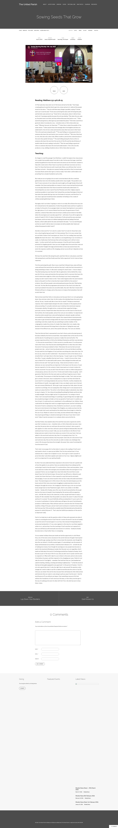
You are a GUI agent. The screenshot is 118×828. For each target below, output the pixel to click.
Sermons (59, 4)
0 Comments (114, 826)
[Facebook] (57, 817)
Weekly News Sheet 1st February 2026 (87, 802)
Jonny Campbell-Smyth (50, 39)
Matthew (80, 39)
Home (20, 30)
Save (64, 91)
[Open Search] (98, 4)
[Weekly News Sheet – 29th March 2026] (87, 784)
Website (37, 658)
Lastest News (51, 4)
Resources (94, 4)
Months (96, 30)
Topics (75, 30)
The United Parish (28, 4)
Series (80, 30)
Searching (36, 30)
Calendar (87, 4)
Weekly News (87, 792)
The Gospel (30, 30)
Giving (64, 4)
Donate (22, 688)
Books (85, 30)
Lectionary (72, 39)
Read (54, 91)
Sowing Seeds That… (45, 30)
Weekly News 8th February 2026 (85, 796)
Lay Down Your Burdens (30, 599)
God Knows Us (88, 599)
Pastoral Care (71, 4)
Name (36, 649)
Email (36, 654)
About (45, 4)
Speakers (90, 30)
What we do (80, 4)
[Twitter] (60, 817)
